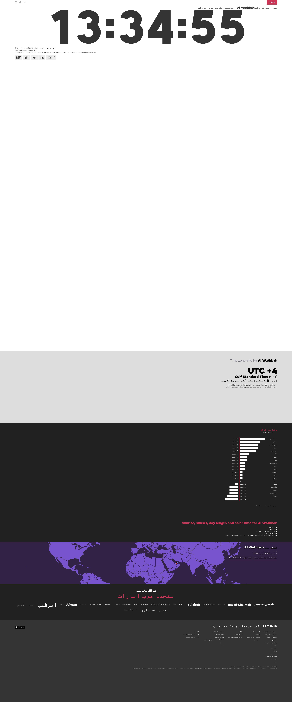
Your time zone (272, 637)
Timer (275, 651)
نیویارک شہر (273, 445)
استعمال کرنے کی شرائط (191, 634)
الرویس (32, 605)
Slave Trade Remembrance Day (25, 50)
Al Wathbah (108, 604)
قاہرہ (275, 475)
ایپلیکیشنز (256, 631)
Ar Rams (136, 604)
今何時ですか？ (237, 668)
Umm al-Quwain (264, 604)
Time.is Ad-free (219, 634)
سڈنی (275, 499)
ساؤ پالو (274, 451)
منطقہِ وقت (273, 640)
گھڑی (275, 645)
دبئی (275, 481)
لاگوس (275, 457)
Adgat (61, 604)
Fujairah (194, 604)
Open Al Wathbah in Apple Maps (240, 558)
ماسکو (275, 478)
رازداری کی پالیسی (192, 637)
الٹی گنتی (273, 648)
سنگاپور (274, 490)
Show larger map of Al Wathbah (266, 558)
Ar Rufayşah (144, 604)
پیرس (34, 57)
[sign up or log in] (20, 3)
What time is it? (136, 668)
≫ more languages (272, 668)
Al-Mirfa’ (117, 604)
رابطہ (222, 645)
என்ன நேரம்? (253, 668)
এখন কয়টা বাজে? (190, 668)
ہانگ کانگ (273, 493)
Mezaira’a (221, 604)
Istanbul (274, 472)
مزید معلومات (65, 52)
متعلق (222, 643)
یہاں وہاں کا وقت (271, 634)
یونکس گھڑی (238, 634)
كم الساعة (182, 668)
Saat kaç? (245, 668)
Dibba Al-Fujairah (160, 604)
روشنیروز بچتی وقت (270, 643)
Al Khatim (92, 604)
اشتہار (196, 631)
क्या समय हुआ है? (152, 668)
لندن (42, 57)
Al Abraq (83, 604)
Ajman (71, 604)
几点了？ (144, 668)
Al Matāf (99, 604)
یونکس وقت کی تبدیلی (235, 637)
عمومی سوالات (219, 637)
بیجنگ (27, 57)
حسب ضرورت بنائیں (218, 631)
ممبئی (275, 484)
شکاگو (275, 442)
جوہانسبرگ (273, 463)
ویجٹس (258, 634)
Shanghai (274, 487)
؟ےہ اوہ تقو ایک (262, 668)
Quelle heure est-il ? (173, 668)
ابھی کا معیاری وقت (270, 631)
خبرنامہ (257, 640)
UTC (276, 454)
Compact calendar (271, 657)
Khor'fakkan (208, 604)
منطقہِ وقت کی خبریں (253, 637)
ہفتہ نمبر (273, 659)
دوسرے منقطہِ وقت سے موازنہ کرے (266, 505)
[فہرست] (16, 2)
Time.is (272, 2)
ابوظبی (47, 604)
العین (22, 605)
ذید (153, 610)
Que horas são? (208, 668)
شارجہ (144, 610)
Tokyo (18, 57)
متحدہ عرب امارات (146, 595)
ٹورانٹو (274, 448)
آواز (275, 662)
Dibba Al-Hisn (179, 604)
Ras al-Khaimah (239, 604)
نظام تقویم (273, 654)
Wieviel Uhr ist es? (227, 668)
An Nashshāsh (126, 604)
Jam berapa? (217, 668)
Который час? (198, 668)
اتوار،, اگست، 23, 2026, (36, 47)
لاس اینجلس (51, 57)
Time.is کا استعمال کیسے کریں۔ (213, 640)
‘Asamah (132, 610)
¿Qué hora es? (162, 668)
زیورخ (275, 466)
